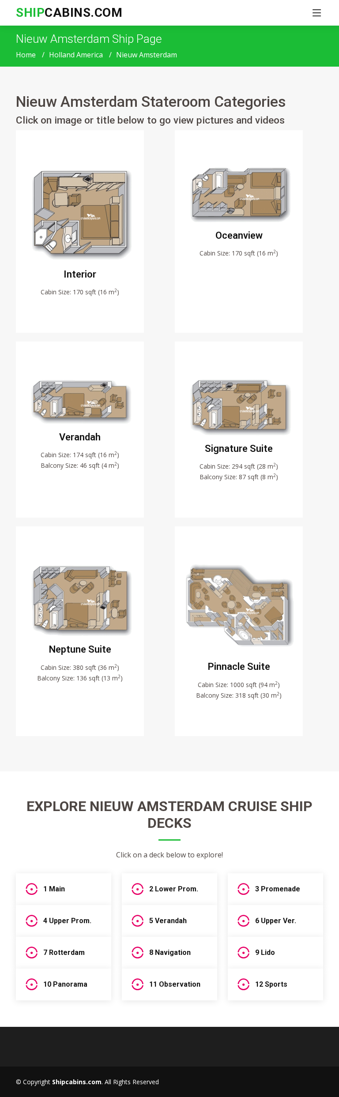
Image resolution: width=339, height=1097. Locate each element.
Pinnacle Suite (239, 666)
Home (26, 55)
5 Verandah (168, 921)
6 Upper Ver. (275, 921)
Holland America (76, 55)
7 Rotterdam (64, 952)
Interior (80, 274)
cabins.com (69, 12)
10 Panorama (65, 984)
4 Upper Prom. (67, 921)
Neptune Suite (80, 649)
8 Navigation (170, 952)
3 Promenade (277, 889)
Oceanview (239, 235)
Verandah (80, 437)
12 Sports (271, 984)
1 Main (54, 889)
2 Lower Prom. (173, 889)
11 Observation (174, 984)
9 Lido (265, 952)
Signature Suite (239, 448)
